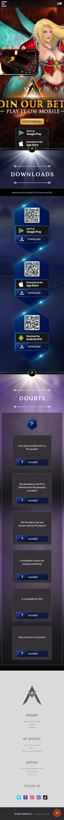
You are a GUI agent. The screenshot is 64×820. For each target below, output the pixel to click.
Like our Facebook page (25, 797)
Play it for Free (32, 122)
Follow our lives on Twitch (38, 797)
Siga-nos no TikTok (45, 797)
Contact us (32, 774)
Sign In (32, 748)
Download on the (34, 143)
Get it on (34, 132)
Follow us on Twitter (19, 797)
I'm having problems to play (32, 769)
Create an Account (32, 745)
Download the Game (32, 721)
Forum (32, 724)
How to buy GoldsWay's (32, 751)
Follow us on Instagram (32, 797)
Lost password (32, 771)
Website (32, 727)
